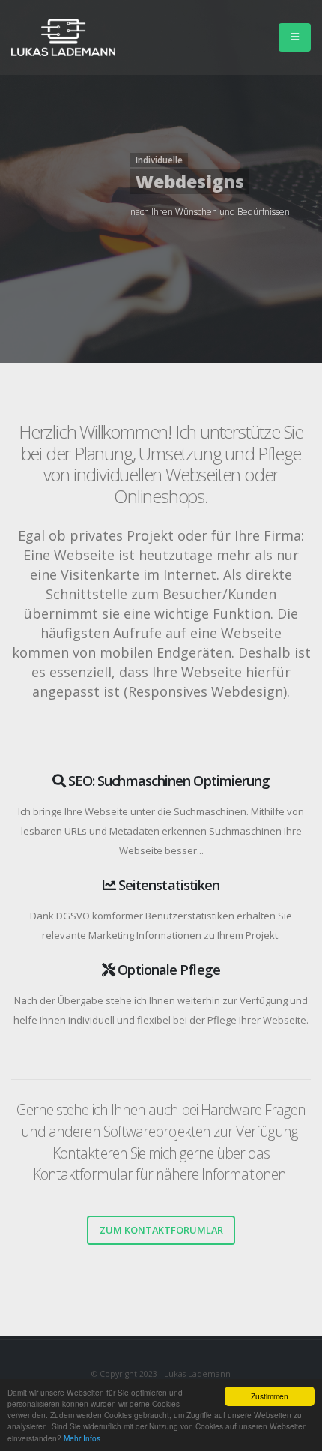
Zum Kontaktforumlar (161, 1230)
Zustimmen (269, 1396)
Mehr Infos (82, 1438)
